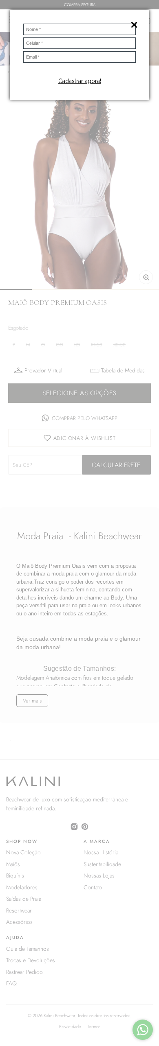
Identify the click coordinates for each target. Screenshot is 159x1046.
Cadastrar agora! (79, 81)
